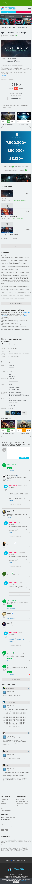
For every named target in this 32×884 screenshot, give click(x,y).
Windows (4, 315)
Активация (25, 166)
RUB (26, 16)
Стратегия (11, 365)
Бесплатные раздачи (21, 807)
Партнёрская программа (22, 805)
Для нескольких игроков (17, 394)
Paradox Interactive (13, 381)
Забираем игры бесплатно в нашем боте (16, 3)
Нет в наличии (16, 99)
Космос (10, 384)
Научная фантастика (14, 389)
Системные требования (11, 170)
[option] (8, 118)
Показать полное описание (16, 303)
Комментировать (11, 470)
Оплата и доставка (6, 810)
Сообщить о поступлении (8, 79)
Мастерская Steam (13, 402)
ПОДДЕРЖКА (8, 12)
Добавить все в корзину (6, 188)
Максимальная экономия (22, 801)
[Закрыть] (30, 1)
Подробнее (3, 75)
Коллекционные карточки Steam (17, 400)
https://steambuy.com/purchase (16, 639)
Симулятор (11, 368)
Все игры (3, 27)
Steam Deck (12, 376)
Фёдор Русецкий (11, 475)
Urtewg (9, 613)
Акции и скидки (20, 799)
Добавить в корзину (9, 124)
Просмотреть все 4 (16, 246)
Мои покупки (26, 312)
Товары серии (8, 166)
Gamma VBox (10, 543)
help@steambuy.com (8, 821)
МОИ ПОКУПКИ (23, 12)
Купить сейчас (7, 207)
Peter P (9, 573)
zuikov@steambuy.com (8, 826)
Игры (8, 27)
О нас (2, 801)
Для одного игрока (16, 392)
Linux (25, 315)
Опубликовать (24, 457)
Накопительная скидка (22, 803)
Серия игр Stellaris (22, 27)
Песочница (11, 367)
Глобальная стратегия (14, 387)
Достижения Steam (14, 398)
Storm (8, 623)
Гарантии (3, 807)
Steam (13, 27)
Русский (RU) (22, 860)
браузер (24, 334)
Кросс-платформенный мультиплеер (20, 395)
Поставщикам (4, 799)
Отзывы (23, 170)
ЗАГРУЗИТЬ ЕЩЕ (16, 679)
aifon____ (9, 511)
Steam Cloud (12, 405)
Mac (22, 315)
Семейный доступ (13, 403)
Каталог (3, 805)
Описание (18, 166)
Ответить (9, 480)
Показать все (24, 413)
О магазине (4, 803)
